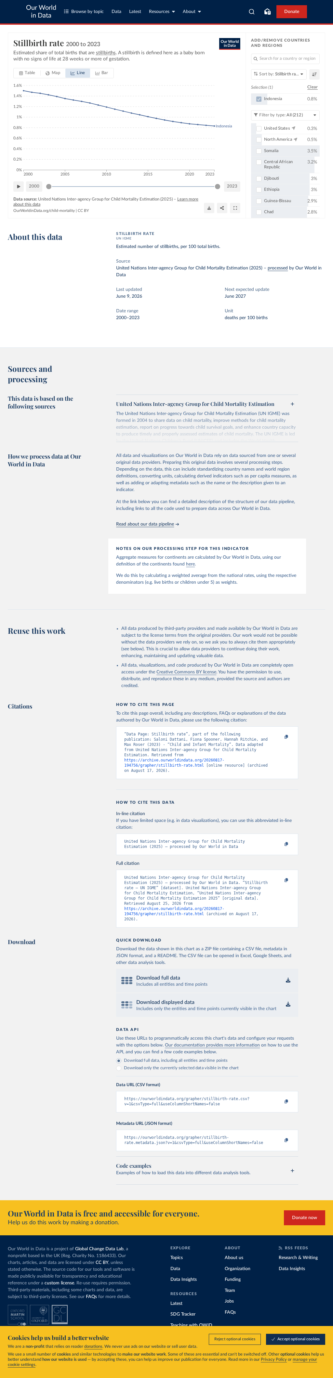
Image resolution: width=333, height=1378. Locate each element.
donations (93, 1347)
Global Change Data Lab (99, 1249)
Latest (135, 11)
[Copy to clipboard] (279, 737)
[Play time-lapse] (18, 186)
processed (278, 268)
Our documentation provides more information (212, 1045)
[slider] (49, 186)
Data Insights (183, 1279)
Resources (159, 11)
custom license (59, 1283)
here (190, 564)
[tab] (27, 73)
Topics (176, 1257)
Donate (291, 11)
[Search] (252, 12)
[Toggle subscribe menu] (267, 11)
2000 (34, 186)
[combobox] (252, 12)
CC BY (83, 211)
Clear (312, 87)
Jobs (229, 1301)
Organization (237, 1269)
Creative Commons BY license (186, 672)
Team (230, 1290)
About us (234, 1257)
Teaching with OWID (191, 1325)
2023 (232, 186)
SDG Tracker (182, 1314)
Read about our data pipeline (145, 524)
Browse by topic (87, 11)
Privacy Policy (274, 1360)
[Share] (222, 208)
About (189, 11)
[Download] (209, 208)
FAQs (91, 1296)
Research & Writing (298, 1257)
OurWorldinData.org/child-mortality (44, 211)
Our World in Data (41, 12)
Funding (233, 1279)
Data (116, 11)
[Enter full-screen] (235, 208)
